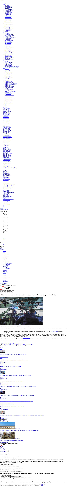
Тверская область (6, 121)
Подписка (6, 267)
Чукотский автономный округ (8, 199)
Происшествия (5, 257)
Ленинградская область (9, 38)
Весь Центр (7, 5)
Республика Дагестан (8, 81)
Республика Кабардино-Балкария (11, 83)
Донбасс (4, 100)
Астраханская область (9, 24)
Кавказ (4, 79)
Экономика (5, 270)
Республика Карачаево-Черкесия (10, 84)
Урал (3, 60)
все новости (2, 420)
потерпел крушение (26, 338)
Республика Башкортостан (9, 51)
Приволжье (5, 45)
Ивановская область (8, 11)
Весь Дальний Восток (9, 89)
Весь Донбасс (7, 101)
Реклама (4, 238)
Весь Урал (6, 61)
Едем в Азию (17, 428)
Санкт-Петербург (8, 44)
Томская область (8, 78)
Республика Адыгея (8, 27)
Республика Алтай (8, 75)
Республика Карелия (8, 42)
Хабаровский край (6, 198)
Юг (3, 22)
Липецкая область (8, 15)
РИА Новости (55, 331)
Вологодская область (8, 36)
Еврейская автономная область (10, 91)
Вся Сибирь (7, 69)
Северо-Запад (5, 32)
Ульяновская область (8, 58)
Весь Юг (6, 23)
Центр (4, 4)
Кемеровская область (6, 173)
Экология (4, 259)
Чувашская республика (9, 59)
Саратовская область (8, 56)
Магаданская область (8, 93)
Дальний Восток (6, 88)
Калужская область (8, 12)
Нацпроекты (5, 258)
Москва (4, 3)
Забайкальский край (8, 98)
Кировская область (6, 148)
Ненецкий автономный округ (10, 37)
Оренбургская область (9, 48)
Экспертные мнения (8, 263)
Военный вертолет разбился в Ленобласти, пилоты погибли (13, 343)
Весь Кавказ (7, 80)
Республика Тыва (8, 76)
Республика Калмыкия (9, 28)
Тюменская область (8, 65)
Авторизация (2, 449)
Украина (6, 383)
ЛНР (5, 104)
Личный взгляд (7, 264)
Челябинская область (8, 63)
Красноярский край (6, 174)
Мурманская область (8, 39)
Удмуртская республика (9, 57)
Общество (4, 256)
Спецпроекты (5, 266)
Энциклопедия (7, 261)
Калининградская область (9, 35)
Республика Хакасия (8, 77)
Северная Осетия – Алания (10, 86)
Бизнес (4, 252)
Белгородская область (9, 7)
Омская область (7, 74)
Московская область (8, 6)
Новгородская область (9, 40)
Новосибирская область (9, 73)
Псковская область (8, 41)
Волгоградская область (9, 25)
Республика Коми (8, 43)
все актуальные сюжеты (4, 442)
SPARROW (43, 484)
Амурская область (8, 90)
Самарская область (8, 55)
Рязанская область (8, 17)
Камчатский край (8, 92)
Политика (4, 251)
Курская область (8, 14)
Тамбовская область (8, 19)
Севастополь (7, 31)
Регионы (2, 0)
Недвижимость (5, 272)
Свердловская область (9, 62)
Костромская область (8, 13)
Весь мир (4, 2)
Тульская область (6, 122)
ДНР (5, 105)
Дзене (13, 345)
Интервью (6, 265)
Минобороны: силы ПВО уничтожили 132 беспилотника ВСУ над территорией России (18, 344)
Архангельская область (9, 34)
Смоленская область (8, 18)
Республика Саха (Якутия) (9, 95)
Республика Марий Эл (9, 52)
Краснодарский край (8, 26)
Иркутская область (6, 172)
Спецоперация (17, 438)
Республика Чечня (8, 85)
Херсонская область (8, 103)
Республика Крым (8, 30)
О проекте (2, 446)
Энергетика (5, 271)
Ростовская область (8, 29)
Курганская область (8, 64)
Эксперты (4, 260)
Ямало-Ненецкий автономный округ (11, 67)
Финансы (6, 255)
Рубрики (2, 249)
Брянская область (8, 8)
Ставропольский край (9, 87)
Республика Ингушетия (9, 82)
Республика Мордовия (9, 53)
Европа (5, 369)
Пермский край (7, 50)
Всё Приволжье (5, 147)
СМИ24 (42, 485)
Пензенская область (8, 49)
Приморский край (8, 94)
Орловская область (8, 16)
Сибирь (4, 68)
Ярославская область (8, 21)
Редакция (2, 448)
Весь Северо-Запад (8, 33)
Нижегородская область (9, 47)
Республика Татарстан (9, 54)
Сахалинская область (8, 96)
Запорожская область (8, 102)
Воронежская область (8, 10)
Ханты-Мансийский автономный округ (12, 66)
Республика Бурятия (8, 99)
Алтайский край (8, 70)
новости (1, 248)
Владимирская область (9, 9)
